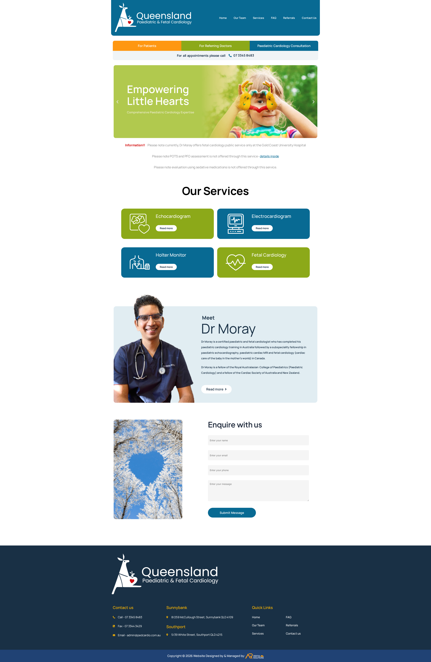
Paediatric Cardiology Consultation (284, 46)
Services (258, 18)
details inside (269, 156)
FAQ (273, 18)
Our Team (240, 18)
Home (223, 18)
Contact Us (309, 18)
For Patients (147, 46)
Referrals (289, 18)
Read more (166, 228)
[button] (117, 102)
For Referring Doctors (215, 46)
